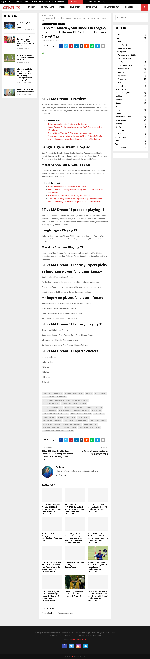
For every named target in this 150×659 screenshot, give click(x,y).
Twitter (26, 2)
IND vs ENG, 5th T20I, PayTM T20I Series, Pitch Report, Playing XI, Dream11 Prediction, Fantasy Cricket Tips (75, 509)
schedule (70, 431)
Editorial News (47, 7)
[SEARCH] (143, 17)
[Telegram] (85, 646)
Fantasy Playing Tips (90, 424)
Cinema (61, 7)
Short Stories (120, 137)
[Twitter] (71, 646)
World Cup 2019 (126, 65)
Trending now (10, 16)
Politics (118, 134)
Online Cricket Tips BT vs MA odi (89, 427)
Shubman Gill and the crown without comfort (25, 90)
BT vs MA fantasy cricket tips (52, 407)
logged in (54, 613)
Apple (117, 35)
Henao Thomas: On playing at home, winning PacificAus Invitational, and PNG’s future (25, 41)
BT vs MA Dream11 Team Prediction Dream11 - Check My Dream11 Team (65, 400)
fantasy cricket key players (52, 420)
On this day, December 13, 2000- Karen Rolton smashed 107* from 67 (74, 593)
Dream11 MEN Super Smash (66, 417)
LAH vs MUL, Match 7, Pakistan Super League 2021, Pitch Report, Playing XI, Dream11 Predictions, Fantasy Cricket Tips (74, 538)
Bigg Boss (129, 7)
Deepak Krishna (121, 72)
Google (118, 113)
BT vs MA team (96, 410)
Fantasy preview (52, 24)
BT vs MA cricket (100, 393)
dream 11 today (99, 414)
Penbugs (46, 40)
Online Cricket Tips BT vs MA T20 (53, 431)
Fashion (118, 96)
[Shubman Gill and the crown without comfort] (9, 92)
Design (118, 82)
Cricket (31, 7)
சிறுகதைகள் (122, 79)
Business (119, 41)
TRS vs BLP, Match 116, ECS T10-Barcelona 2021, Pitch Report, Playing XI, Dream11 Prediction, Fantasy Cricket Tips (98, 596)
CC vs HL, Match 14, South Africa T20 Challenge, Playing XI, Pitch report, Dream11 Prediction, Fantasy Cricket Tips (51, 596)
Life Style (118, 127)
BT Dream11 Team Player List (74, 393)
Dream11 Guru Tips (49, 417)
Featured (118, 100)
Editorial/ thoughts (122, 93)
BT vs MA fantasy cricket (51, 403)
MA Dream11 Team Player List (52, 427)
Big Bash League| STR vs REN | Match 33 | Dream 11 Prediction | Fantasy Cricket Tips (97, 508)
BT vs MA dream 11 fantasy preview (54, 397)
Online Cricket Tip (70, 427)
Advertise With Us (45, 2)
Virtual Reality (120, 147)
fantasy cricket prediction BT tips (75, 420)
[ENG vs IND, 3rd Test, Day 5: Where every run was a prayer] (9, 58)
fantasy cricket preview (98, 420)
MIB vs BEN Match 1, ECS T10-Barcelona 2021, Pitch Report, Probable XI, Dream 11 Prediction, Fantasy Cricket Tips (98, 538)
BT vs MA (89, 393)
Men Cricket (61, 24)
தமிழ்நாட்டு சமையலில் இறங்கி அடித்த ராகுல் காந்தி (95, 452)
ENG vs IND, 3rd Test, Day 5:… (98, 2)
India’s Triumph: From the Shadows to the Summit (67, 124)
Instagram (33, 2)
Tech (117, 141)
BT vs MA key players (49, 410)
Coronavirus (91, 7)
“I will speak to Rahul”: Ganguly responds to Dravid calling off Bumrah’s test (52, 537)
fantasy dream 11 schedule (51, 424)
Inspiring (118, 124)
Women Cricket (123, 69)
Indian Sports (75, 7)
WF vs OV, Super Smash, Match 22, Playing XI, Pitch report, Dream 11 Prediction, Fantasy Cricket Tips (97, 567)
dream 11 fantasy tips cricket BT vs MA (55, 414)
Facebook (19, 2)
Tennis (117, 144)
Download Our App (58, 2)
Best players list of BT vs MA (52, 393)
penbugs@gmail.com (79, 639)
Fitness (118, 103)
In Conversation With (111, 7)
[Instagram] (78, 646)
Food (117, 106)
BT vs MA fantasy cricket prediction (74, 403)
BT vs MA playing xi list (81, 410)
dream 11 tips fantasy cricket (81, 414)
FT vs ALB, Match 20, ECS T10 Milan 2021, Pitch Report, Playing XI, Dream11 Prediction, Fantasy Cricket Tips (52, 509)
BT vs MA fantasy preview (73, 407)
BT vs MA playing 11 (65, 410)
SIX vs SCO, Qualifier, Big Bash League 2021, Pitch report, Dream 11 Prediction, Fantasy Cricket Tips (57, 455)
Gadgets (118, 110)
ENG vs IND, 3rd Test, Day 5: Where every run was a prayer (70, 133)
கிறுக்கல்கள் (122, 76)
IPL (121, 62)
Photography (120, 130)
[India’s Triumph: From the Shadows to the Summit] (9, 25)
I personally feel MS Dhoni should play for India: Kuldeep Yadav (74, 564)
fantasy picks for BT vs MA (72, 424)
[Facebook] (64, 646)
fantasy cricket (83, 417)
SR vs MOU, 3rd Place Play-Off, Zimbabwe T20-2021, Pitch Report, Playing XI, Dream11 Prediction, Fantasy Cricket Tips (51, 567)
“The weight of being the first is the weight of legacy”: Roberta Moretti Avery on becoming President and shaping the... (24, 74)
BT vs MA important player (93, 407)
